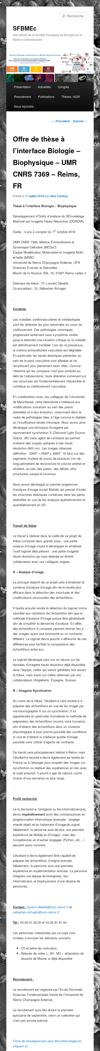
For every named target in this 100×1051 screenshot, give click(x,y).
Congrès (63, 87)
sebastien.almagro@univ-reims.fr (36, 912)
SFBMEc (24, 28)
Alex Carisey (59, 196)
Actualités (44, 87)
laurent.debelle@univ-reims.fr (47, 907)
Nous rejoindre (24, 106)
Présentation (22, 87)
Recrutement (22, 96)
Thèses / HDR (70, 96)
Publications (46, 96)
